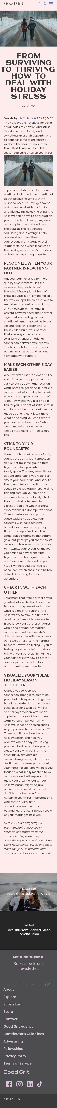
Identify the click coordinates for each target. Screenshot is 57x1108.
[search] (39, 3)
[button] (51, 3)
